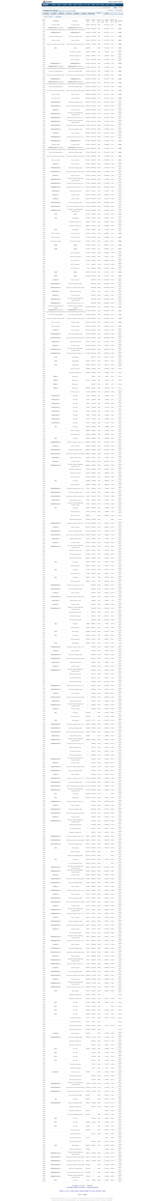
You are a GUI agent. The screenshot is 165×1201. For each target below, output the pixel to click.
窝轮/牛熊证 (91, 13)
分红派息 (84, 13)
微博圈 (70, 4)
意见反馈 (121, 7)
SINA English (92, 1191)
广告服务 (72, 1191)
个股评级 (93, 4)
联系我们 (77, 1191)
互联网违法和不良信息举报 (79, 1187)
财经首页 (111, 1)
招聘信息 (81, 1191)
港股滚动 (65, 4)
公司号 (106, 13)
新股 (98, 4)
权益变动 (99, 13)
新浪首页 (115, 1)
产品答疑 (103, 1191)
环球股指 (113, 4)
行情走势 (46, 13)
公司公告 (68, 13)
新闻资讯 (61, 13)
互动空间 (75, 4)
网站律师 (86, 1191)
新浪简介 (62, 1191)
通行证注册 (98, 1191)
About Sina (66, 1191)
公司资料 (53, 13)
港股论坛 (81, 4)
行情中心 (108, 4)
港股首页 (54, 4)
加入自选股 (110, 10)
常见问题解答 (70, 1187)
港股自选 (59, 4)
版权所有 (85, 1194)
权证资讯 (102, 4)
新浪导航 (120, 1)
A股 (85, 4)
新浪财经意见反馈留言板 (92, 1187)
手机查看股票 (119, 10)
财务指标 (76, 13)
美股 (88, 4)
